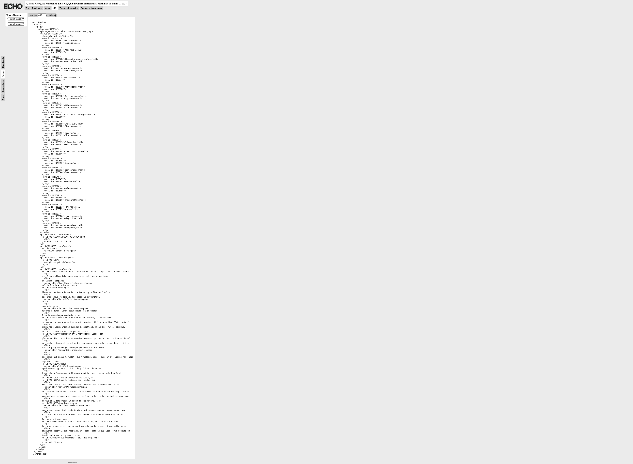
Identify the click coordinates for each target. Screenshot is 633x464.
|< (35, 15)
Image (47, 8)
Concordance (3, 86)
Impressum (72, 462)
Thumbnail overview (69, 8)
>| (55, 15)
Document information (91, 8)
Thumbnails (3, 62)
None (3, 97)
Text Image (37, 8)
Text (28, 8)
